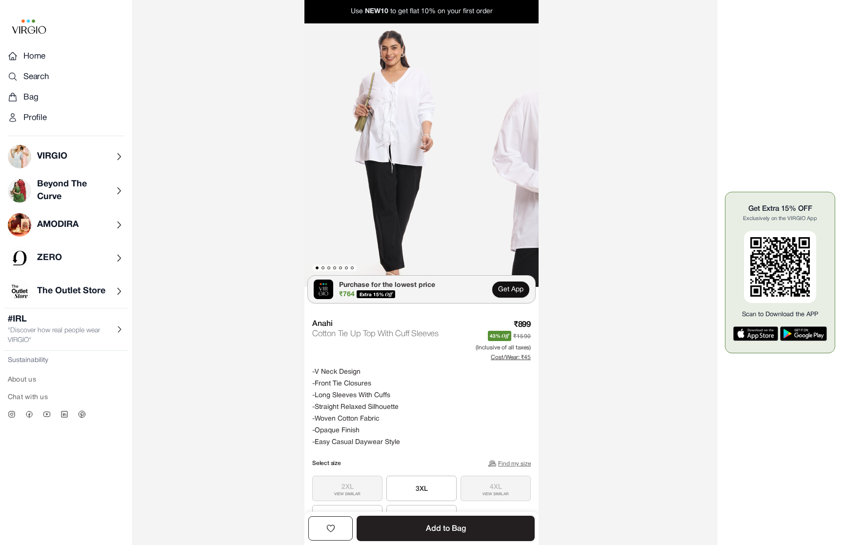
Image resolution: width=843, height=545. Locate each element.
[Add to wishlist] (330, 528)
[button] (392, 155)
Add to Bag (446, 528)
